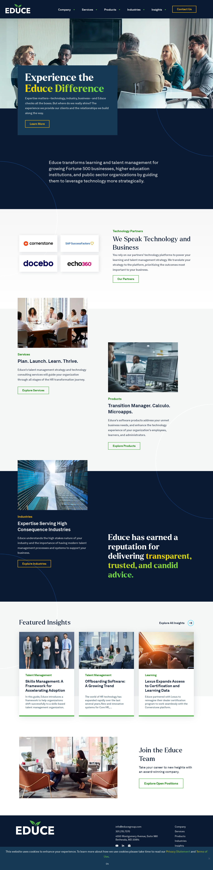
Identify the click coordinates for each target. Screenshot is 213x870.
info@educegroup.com (128, 826)
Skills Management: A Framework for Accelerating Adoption (45, 686)
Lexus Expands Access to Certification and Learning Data (165, 686)
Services (180, 831)
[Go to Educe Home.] (18, 8)
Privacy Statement (178, 851)
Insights (179, 845)
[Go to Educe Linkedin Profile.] (123, 845)
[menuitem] (68, 6)
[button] (204, 9)
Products (180, 836)
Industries (180, 840)
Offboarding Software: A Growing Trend (105, 683)
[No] (209, 858)
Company (180, 826)
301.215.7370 (123, 831)
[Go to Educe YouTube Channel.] (117, 845)
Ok (107, 864)
